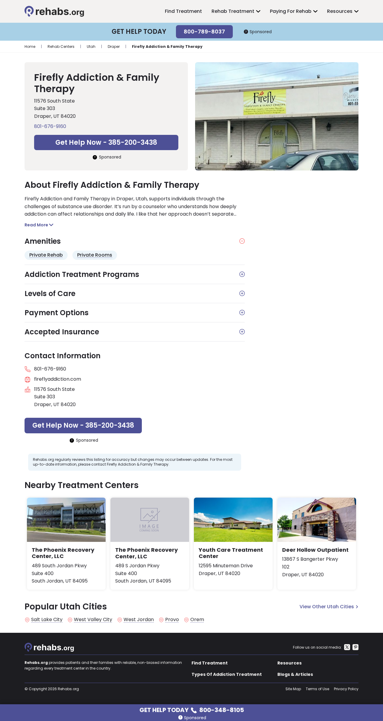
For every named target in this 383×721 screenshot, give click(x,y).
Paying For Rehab (290, 11)
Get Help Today (191, 709)
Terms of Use (317, 688)
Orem (197, 619)
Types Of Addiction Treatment (227, 674)
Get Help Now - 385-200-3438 (106, 142)
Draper (114, 46)
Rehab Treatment (233, 11)
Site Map (293, 688)
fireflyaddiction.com (57, 379)
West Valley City (93, 619)
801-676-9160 (50, 126)
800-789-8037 (204, 31)
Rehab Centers (61, 46)
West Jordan (139, 619)
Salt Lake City (47, 619)
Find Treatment (183, 11)
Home (30, 46)
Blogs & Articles (295, 674)
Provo (172, 619)
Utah (91, 46)
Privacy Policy (346, 688)
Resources (339, 11)
